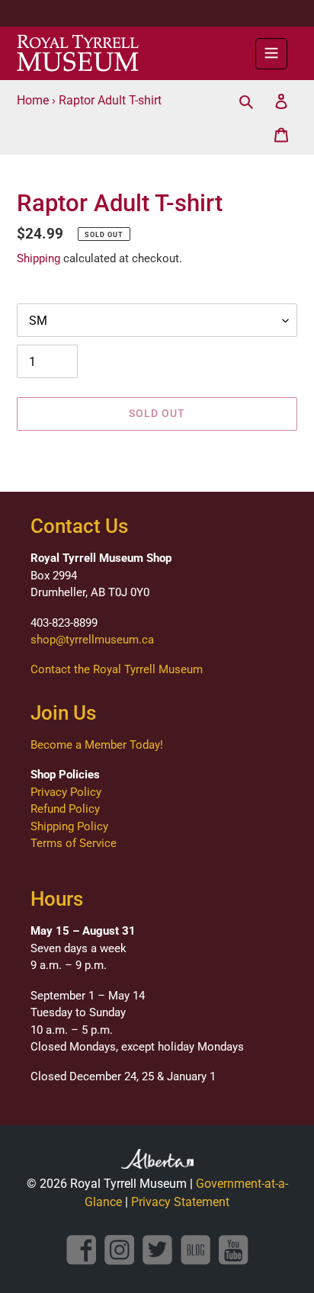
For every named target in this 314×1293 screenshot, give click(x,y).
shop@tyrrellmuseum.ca (92, 639)
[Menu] (271, 53)
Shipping (38, 258)
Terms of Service (73, 843)
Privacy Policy (65, 792)
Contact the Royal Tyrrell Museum (116, 669)
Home (33, 100)
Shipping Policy (69, 826)
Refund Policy (65, 809)
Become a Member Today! (96, 745)
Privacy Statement (180, 1202)
